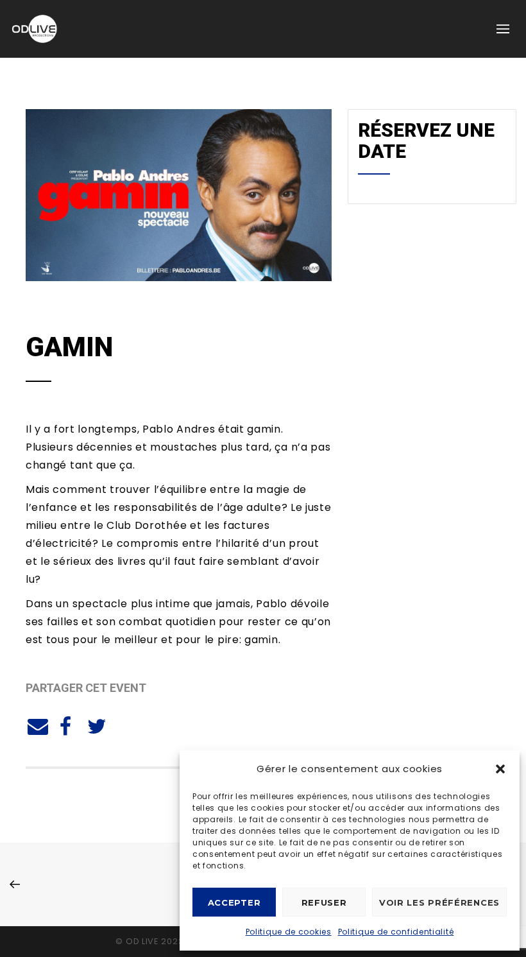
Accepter (234, 902)
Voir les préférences (439, 902)
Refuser (324, 902)
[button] (500, 769)
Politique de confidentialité (396, 931)
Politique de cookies (289, 931)
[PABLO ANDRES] (36, 724)
